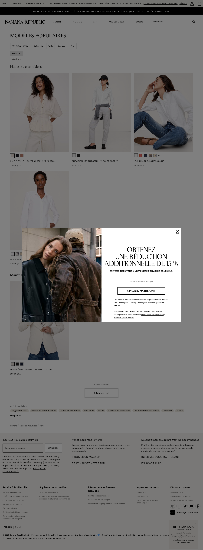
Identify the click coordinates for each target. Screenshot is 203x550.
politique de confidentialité (152, 314)
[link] (101, 275)
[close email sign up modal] (177, 232)
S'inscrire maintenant (141, 290)
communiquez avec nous (124, 318)
